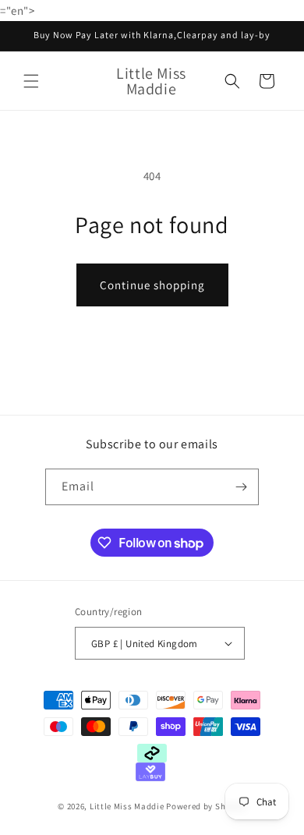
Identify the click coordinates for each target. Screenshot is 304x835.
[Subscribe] (241, 487)
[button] (31, 81)
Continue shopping (152, 285)
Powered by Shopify (206, 806)
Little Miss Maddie (128, 806)
